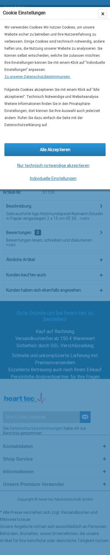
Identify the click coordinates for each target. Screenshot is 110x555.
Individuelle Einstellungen (53, 178)
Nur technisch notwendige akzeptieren (53, 165)
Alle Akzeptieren (55, 149)
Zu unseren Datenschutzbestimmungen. (37, 77)
